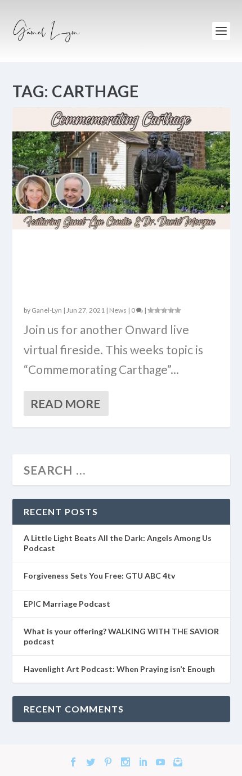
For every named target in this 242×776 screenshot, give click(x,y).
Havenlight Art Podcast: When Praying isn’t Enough (119, 669)
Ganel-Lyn (47, 310)
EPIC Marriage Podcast (67, 603)
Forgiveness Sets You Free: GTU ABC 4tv (99, 575)
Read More (65, 403)
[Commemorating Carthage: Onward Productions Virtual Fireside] (121, 168)
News (118, 310)
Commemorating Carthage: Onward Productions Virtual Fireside (117, 268)
